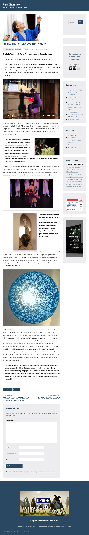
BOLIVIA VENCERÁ (73, 119)
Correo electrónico (12, 453)
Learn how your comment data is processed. (43, 471)
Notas (69, 145)
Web (7, 459)
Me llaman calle (72, 137)
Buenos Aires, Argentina (75, 56)
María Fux (16, 390)
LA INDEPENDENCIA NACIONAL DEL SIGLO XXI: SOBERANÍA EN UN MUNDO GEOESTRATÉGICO (75, 107)
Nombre (8, 448)
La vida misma (8, 49)
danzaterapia (8, 390)
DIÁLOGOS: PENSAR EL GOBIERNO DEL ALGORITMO (75, 92)
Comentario (10, 420)
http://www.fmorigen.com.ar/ (44, 520)
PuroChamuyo (11, 4)
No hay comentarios (41, 49)
